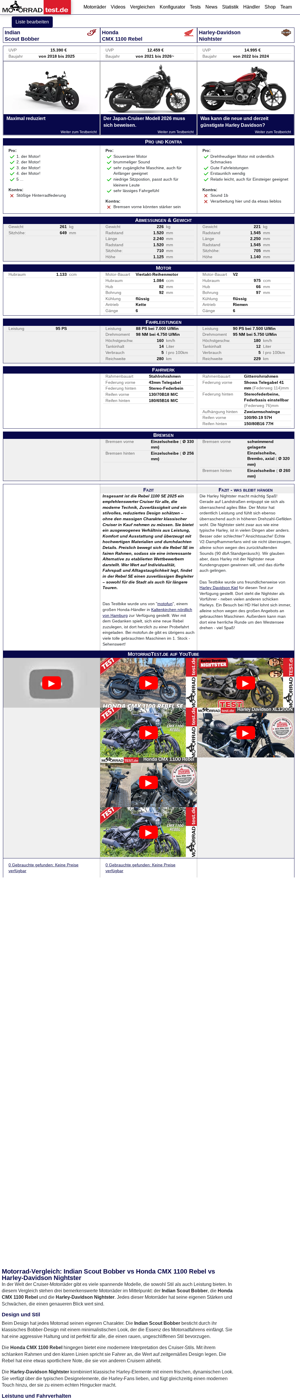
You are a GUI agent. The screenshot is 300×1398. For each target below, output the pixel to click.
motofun (165, 603)
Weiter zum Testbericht (79, 132)
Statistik (230, 6)
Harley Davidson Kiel (219, 587)
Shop (270, 6)
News (211, 6)
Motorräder (94, 6)
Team (286, 6)
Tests (195, 6)
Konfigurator (172, 6)
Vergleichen (142, 6)
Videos (118, 6)
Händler (251, 6)
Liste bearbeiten (32, 21)
